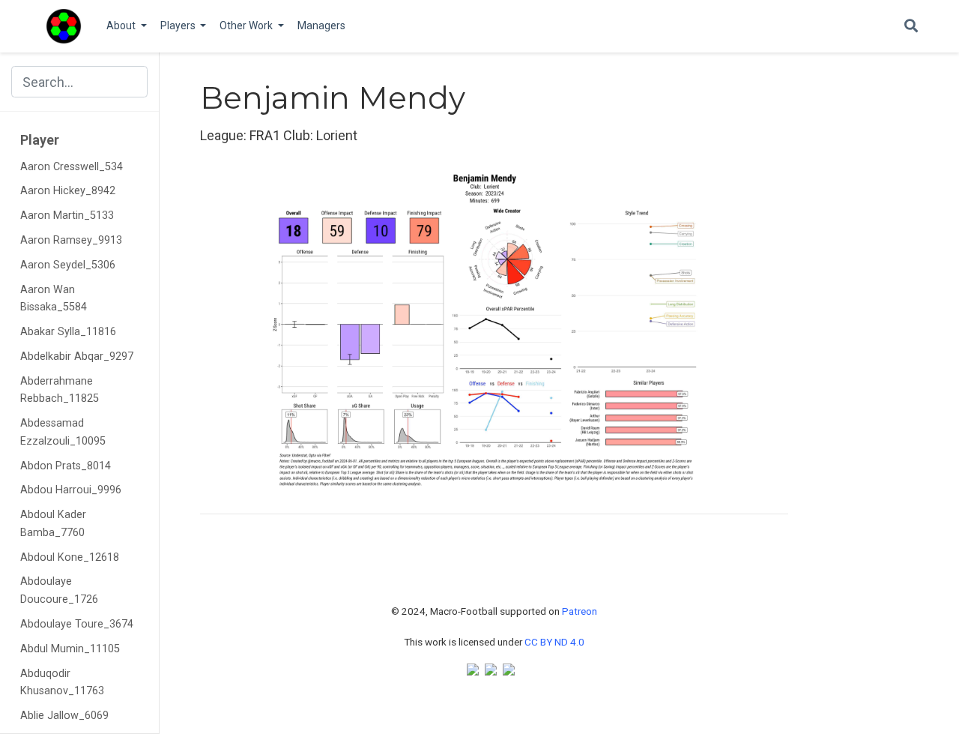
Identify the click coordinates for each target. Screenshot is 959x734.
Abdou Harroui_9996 (70, 490)
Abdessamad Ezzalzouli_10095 (63, 432)
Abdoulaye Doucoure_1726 (59, 590)
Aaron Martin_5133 (67, 215)
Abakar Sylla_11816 (68, 331)
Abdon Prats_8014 (65, 466)
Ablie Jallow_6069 (64, 715)
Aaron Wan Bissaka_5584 (53, 298)
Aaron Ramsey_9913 (71, 240)
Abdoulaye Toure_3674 (76, 624)
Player (39, 140)
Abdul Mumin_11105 (70, 649)
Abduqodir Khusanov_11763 (62, 682)
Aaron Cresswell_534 (71, 166)
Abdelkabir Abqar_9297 (76, 356)
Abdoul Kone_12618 (69, 557)
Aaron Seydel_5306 (67, 265)
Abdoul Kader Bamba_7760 (53, 523)
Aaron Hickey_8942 (67, 190)
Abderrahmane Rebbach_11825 (59, 390)
